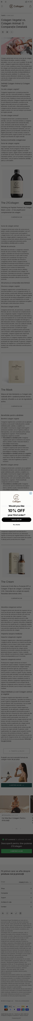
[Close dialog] (30, 493)
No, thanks (16, 524)
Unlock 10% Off (16, 519)
